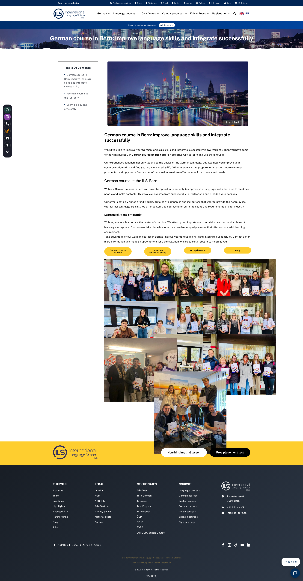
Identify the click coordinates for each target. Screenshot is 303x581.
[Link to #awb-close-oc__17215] (7, 152)
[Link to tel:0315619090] (7, 124)
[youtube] (242, 545)
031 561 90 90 (235, 506)
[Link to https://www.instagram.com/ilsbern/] (7, 117)
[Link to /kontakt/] (7, 131)
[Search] (234, 14)
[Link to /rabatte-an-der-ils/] (7, 138)
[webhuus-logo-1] (151, 575)
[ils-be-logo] (76, 445)
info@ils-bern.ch (237, 512)
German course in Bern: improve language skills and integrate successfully (78, 80)
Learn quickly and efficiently (75, 106)
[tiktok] (235, 545)
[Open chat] (295, 573)
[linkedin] (248, 545)
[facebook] (223, 545)
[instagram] (229, 545)
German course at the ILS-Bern (76, 95)
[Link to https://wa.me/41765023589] (7, 110)
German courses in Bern (146, 154)
